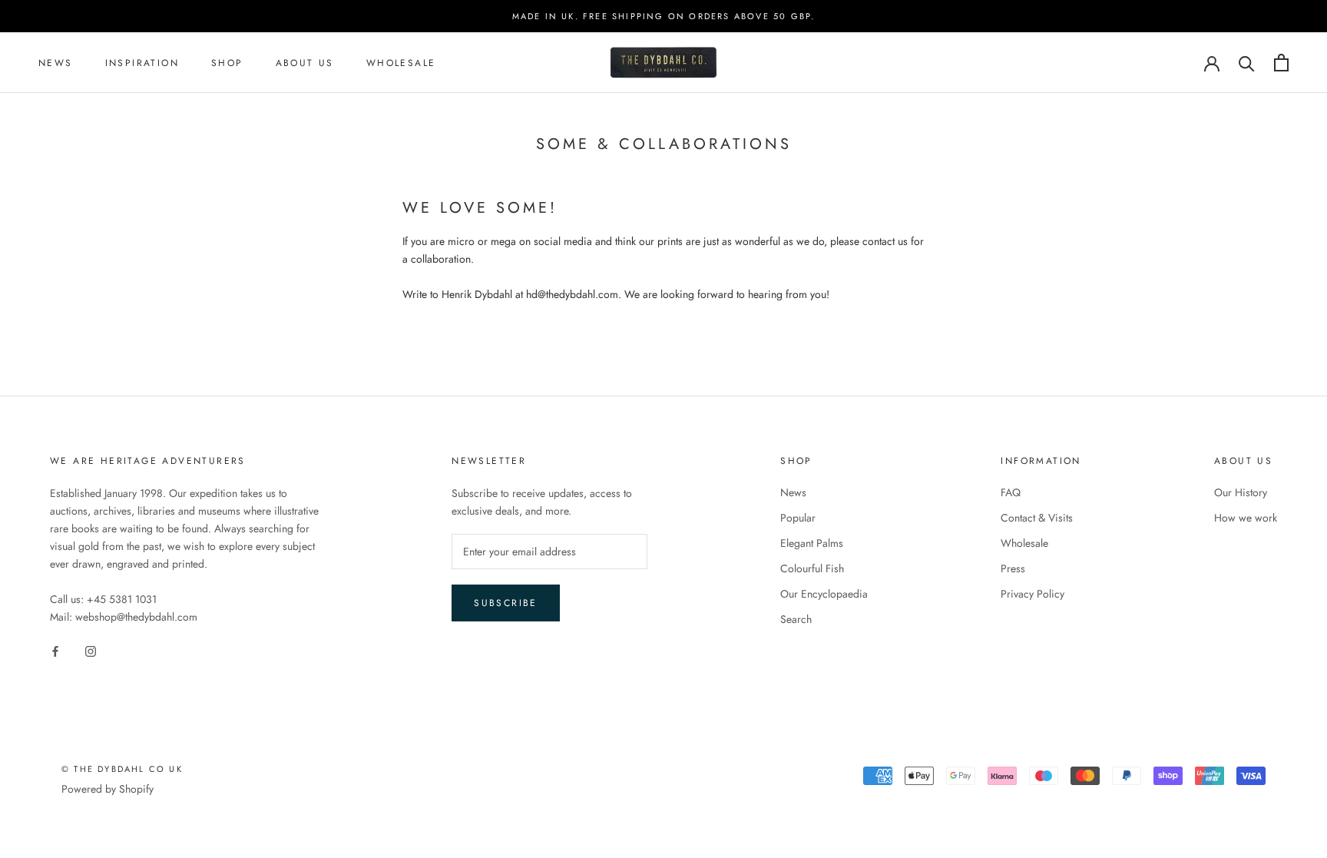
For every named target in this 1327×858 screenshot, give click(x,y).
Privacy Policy (1032, 593)
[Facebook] (55, 651)
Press (1013, 568)
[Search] (1247, 63)
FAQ (1011, 492)
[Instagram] (90, 651)
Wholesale (401, 63)
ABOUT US (305, 63)
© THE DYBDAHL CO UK (122, 769)
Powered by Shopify (107, 789)
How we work (1245, 517)
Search (796, 619)
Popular (798, 517)
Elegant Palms (811, 543)
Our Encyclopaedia (824, 593)
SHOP (227, 63)
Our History (1240, 492)
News (793, 492)
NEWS (55, 63)
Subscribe (506, 603)
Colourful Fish (812, 568)
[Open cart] (1281, 62)
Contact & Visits (1037, 517)
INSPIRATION (142, 63)
